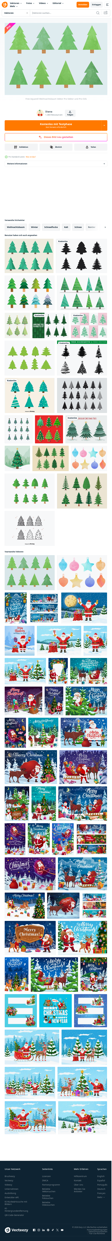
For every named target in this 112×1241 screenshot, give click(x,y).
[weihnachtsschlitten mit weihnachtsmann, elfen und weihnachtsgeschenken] (88, 669)
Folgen (70, 115)
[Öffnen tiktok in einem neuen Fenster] (53, 1230)
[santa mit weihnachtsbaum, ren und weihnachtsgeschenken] (93, 973)
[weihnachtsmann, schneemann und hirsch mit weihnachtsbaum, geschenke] (17, 802)
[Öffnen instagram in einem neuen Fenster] (39, 1230)
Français (99, 1191)
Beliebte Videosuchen (48, 1202)
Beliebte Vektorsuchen (48, 1188)
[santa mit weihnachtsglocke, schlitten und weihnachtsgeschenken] (86, 699)
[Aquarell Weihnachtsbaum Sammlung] (86, 428)
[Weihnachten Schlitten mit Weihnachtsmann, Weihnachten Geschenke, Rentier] (25, 904)
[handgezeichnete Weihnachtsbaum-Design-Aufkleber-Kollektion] (49, 428)
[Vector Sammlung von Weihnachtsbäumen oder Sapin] (50, 457)
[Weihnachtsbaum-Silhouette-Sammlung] (81, 254)
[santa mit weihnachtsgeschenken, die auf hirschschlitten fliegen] (30, 872)
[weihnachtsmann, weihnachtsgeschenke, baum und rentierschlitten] (82, 872)
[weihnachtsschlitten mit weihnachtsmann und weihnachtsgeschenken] (63, 837)
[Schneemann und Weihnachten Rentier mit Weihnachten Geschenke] (16, 973)
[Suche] (98, 13)
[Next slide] (100, 225)
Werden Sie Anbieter (79, 1188)
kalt (66, 225)
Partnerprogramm (51, 1183)
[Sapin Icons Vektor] (82, 393)
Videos (42, 3)
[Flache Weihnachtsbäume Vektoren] (30, 393)
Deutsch (99, 1187)
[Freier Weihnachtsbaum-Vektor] (89, 324)
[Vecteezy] (5, 5)
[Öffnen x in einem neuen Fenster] (57, 1230)
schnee (78, 225)
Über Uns (78, 1183)
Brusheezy (10, 1174)
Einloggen (96, 4)
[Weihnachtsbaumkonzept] (17, 457)
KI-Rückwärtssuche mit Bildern (16, 1201)
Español (99, 1179)
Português (100, 1183)
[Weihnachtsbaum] (30, 291)
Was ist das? (31, 157)
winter (34, 225)
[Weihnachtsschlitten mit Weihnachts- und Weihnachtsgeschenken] (83, 765)
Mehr (12, 6)
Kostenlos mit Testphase (56, 125)
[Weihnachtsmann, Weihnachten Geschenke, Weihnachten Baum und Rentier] (82, 936)
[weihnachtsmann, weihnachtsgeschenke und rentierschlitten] (44, 606)
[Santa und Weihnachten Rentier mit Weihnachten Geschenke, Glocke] (30, 936)
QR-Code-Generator (14, 1213)
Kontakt (77, 1179)
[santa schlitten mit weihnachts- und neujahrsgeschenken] (15, 837)
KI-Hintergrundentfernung (16, 1208)
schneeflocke (51, 225)
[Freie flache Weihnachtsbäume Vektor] (30, 356)
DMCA (45, 1179)
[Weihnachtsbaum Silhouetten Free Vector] (82, 356)
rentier (91, 225)
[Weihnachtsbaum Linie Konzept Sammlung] (19, 428)
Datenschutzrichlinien (95, 1233)
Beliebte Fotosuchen (47, 1195)
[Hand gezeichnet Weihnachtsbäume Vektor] (30, 526)
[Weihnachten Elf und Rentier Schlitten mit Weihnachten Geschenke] (54, 973)
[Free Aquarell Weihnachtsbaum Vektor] (30, 571)
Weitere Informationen (17, 162)
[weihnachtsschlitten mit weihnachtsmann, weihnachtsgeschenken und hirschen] (16, 606)
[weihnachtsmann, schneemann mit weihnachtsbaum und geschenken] (55, 1009)
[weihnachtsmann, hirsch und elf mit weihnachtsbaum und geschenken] (84, 731)
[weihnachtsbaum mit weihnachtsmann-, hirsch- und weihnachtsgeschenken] (54, 699)
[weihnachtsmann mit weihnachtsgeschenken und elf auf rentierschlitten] (43, 731)
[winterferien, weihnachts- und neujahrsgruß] (94, 904)
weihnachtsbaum (16, 225)
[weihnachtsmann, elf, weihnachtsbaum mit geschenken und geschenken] (58, 669)
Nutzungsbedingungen (95, 1231)
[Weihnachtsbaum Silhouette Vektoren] (50, 324)
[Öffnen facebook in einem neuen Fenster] (34, 1230)
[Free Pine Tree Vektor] (30, 489)
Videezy (8, 1183)
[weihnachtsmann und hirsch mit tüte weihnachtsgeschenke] (31, 765)
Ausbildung (10, 1191)
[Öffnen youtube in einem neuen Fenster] (62, 1230)
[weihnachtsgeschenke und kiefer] (91, 837)
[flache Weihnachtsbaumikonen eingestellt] (17, 324)
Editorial (57, 3)
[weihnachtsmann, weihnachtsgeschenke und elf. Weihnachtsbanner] (21, 1009)
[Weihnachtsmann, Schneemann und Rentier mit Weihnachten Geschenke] (39, 837)
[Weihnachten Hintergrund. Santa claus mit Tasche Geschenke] (20, 639)
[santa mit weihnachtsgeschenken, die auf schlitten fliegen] (15, 731)
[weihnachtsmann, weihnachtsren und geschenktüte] (63, 904)
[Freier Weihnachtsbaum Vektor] (29, 254)
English (98, 1174)
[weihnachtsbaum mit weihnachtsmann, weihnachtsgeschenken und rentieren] (44, 802)
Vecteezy (9, 1179)
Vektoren (14, 3)
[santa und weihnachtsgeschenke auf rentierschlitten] (82, 802)
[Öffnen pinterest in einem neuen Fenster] (48, 1230)
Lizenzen (46, 1174)
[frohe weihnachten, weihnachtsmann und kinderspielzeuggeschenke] (23, 699)
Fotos (29, 3)
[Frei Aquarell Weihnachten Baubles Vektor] (89, 457)
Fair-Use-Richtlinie (95, 1234)
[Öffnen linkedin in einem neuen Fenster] (43, 1230)
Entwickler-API (12, 1196)
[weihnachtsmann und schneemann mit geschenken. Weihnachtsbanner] (90, 1009)
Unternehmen (11, 1187)
